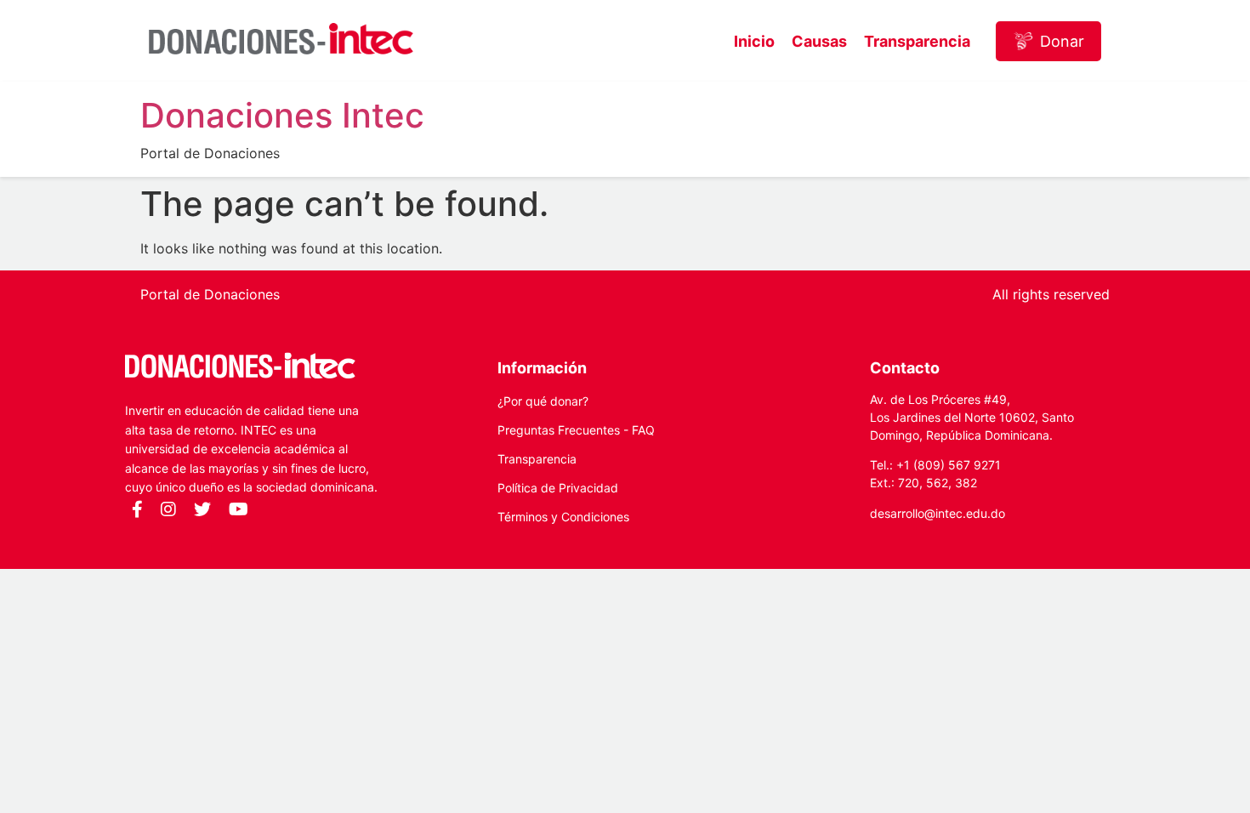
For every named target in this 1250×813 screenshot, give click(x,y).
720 (908, 482)
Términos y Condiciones (563, 516)
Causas (819, 41)
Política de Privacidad (557, 487)
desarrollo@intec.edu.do (937, 513)
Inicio (754, 41)
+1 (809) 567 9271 (948, 465)
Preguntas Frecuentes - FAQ (576, 430)
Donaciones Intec (282, 115)
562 (937, 482)
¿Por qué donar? (542, 401)
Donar (1062, 41)
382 (966, 482)
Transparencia (917, 41)
